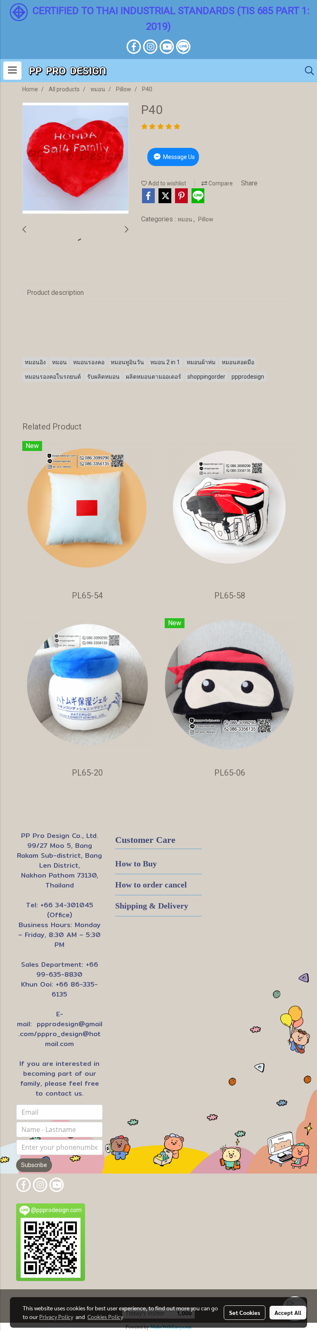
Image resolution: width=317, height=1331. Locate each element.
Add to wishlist (166, 183)
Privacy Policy (56, 1316)
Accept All (287, 1312)
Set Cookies (244, 1312)
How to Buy (136, 863)
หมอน (185, 219)
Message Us (178, 157)
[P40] (75, 158)
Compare (220, 183)
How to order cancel (151, 884)
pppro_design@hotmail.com (69, 1039)
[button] (306, 70)
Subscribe (34, 1165)
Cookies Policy (105, 1316)
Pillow (205, 219)
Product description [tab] (55, 293)
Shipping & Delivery (151, 905)
